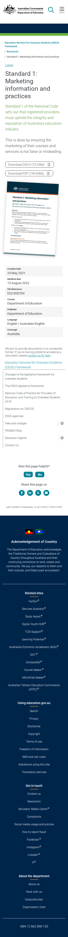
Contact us (34, 793)
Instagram (33, 847)
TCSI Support (33, 631)
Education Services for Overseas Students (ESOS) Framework (32, 44)
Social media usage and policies (34, 824)
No (40, 474)
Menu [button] (62, 12)
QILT (33, 654)
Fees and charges (16, 423)
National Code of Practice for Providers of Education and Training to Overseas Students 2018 (32, 397)
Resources (12, 51)
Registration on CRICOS (19, 408)
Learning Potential (33, 639)
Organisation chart (34, 907)
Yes (28, 474)
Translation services (34, 772)
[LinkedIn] (30, 493)
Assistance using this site (34, 764)
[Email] (46, 493)
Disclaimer (34, 726)
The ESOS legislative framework (24, 386)
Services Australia (33, 608)
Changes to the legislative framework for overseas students (29, 376)
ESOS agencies (14, 416)
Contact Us (12, 445)
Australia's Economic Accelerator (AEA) (33, 647)
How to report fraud (34, 832)
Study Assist (32, 616)
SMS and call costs (34, 756)
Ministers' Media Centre (32, 809)
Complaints (34, 816)
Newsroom (34, 801)
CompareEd (33, 662)
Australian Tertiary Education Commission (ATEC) (34, 687)
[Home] (21, 9)
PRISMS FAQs (13, 430)
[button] (61, 423)
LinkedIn (33, 855)
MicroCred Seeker (33, 677)
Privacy (34, 718)
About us (34, 884)
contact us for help (39, 355)
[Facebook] (22, 493)
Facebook (33, 839)
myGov (33, 601)
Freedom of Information (34, 749)
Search (34, 711)
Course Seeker (32, 670)
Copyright (34, 734)
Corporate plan (34, 899)
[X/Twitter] (38, 493)
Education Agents (16, 438)
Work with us (34, 891)
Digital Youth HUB (33, 624)
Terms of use (34, 741)
